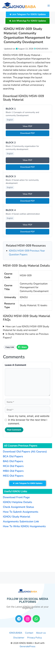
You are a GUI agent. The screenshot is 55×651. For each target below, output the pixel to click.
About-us (41, 632)
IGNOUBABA (15, 632)
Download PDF (27, 133)
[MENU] (48, 5)
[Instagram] (27, 618)
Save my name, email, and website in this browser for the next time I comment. (28, 420)
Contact (29, 632)
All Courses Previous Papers (20, 445)
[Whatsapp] (36, 618)
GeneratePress (27, 646)
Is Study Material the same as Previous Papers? (26, 335)
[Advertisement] (21, 549)
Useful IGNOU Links (15, 491)
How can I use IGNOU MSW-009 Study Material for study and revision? (26, 328)
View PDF (27, 126)
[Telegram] (19, 618)
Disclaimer (18, 637)
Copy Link (9, 347)
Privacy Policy (34, 637)
